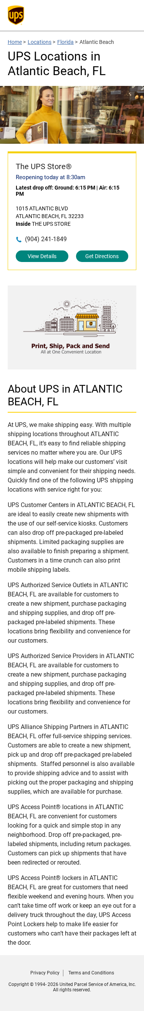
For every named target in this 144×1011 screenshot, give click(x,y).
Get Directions (102, 256)
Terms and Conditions (91, 973)
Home (15, 42)
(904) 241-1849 (46, 239)
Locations (39, 42)
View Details (42, 256)
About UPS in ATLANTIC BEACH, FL (65, 395)
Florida (65, 42)
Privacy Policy (45, 973)
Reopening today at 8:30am (50, 177)
